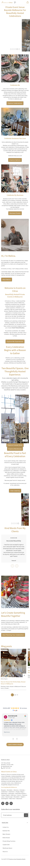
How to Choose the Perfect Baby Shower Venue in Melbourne (13, 683)
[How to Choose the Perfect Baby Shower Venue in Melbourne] (13, 663)
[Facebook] (2, 803)
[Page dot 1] (11, 49)
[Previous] (12, 566)
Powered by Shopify (21, 859)
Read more (7, 732)
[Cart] (27, 2)
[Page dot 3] (15, 49)
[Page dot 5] (19, 49)
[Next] (16, 566)
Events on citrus (5, 759)
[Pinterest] (11, 803)
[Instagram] (7, 803)
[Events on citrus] (6, 2)
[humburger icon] (15, 2)
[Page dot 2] (13, 49)
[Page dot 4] (17, 49)
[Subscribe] (26, 815)
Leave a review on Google (15, 744)
